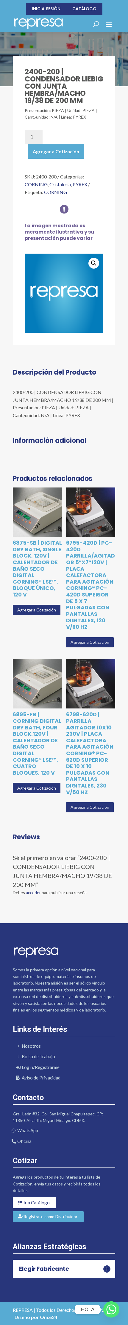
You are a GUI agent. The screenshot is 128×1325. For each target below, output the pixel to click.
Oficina (24, 1141)
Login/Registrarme (41, 1067)
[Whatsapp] (111, 1309)
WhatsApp (27, 1130)
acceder (33, 892)
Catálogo (84, 9)
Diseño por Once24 (36, 1317)
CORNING (36, 184)
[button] (93, 263)
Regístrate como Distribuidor (50, 1216)
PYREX (80, 184)
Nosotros (31, 1046)
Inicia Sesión (46, 9)
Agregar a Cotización (56, 151)
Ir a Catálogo (37, 1202)
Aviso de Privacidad (41, 1077)
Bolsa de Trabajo (38, 1056)
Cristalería (60, 184)
